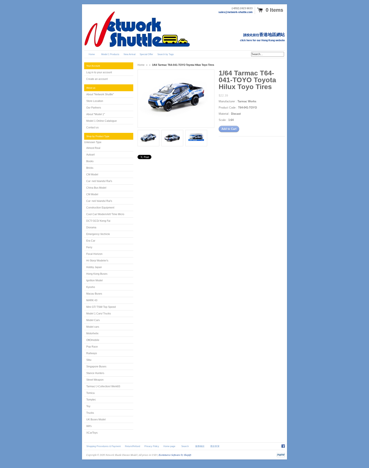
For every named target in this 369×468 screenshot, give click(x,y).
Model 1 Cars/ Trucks (98, 313)
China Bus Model (96, 187)
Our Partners (93, 107)
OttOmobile (92, 340)
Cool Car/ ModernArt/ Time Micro (105, 214)
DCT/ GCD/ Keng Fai (98, 220)
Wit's (89, 426)
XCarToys (92, 432)
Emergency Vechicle (98, 234)
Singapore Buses (96, 366)
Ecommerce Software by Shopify (175, 454)
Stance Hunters (95, 373)
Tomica (90, 393)
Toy (88, 406)
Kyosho (90, 287)
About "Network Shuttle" (100, 94)
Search (185, 446)
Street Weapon (95, 379)
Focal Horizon (94, 253)
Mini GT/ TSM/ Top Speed (101, 306)
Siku (88, 359)
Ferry (89, 247)
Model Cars (93, 320)
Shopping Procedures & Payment (103, 446)
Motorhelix (92, 333)
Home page (169, 446)
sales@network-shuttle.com (235, 12)
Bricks (89, 167)
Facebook (283, 445)
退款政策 (215, 446)
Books (90, 161)
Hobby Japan (94, 267)
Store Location (94, 101)
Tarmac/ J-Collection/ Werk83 (103, 386)
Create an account (97, 79)
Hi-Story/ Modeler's (97, 260)
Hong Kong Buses (96, 273)
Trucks (90, 412)
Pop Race (92, 346)
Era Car (90, 240)
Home (141, 64)
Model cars (92, 326)
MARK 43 (91, 300)
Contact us (92, 127)
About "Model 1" (95, 114)
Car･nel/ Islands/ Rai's (99, 181)
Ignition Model (94, 280)
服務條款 (200, 446)
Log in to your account (99, 72)
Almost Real (93, 148)
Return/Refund (132, 446)
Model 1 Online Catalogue (101, 120)
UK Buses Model (96, 419)
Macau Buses (94, 293)
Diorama (91, 227)
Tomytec (91, 399)
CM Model (92, 174)
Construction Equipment (100, 207)
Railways (91, 353)
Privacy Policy (151, 446)
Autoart (90, 154)
